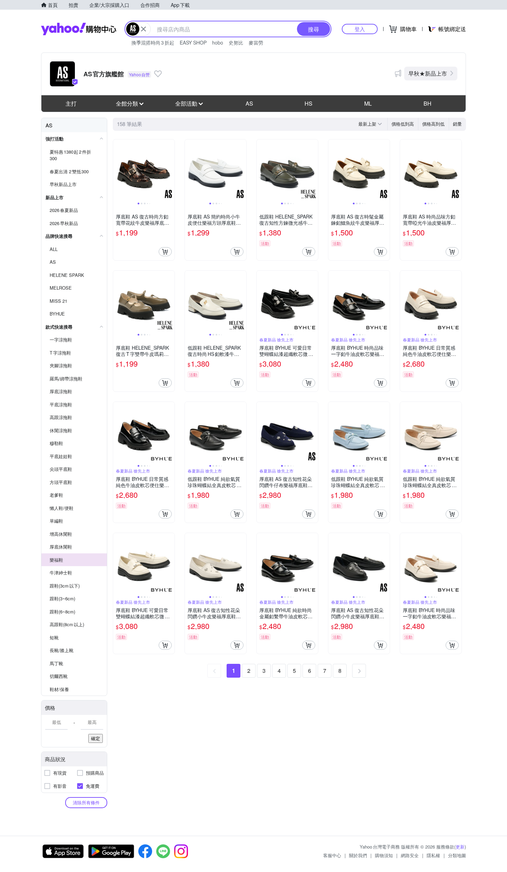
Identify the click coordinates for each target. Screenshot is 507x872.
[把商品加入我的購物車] (165, 251)
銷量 (457, 123)
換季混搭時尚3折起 (152, 42)
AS (249, 103)
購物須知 (384, 855)
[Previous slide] (117, 170)
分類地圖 (457, 855)
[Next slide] (170, 170)
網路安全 (410, 855)
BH (427, 103)
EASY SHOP (193, 42)
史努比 (236, 42)
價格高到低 (433, 123)
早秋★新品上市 (427, 73)
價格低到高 (402, 123)
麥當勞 (256, 42)
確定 (95, 738)
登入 (360, 28)
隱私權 (433, 855)
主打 (71, 103)
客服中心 (332, 855)
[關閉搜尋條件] (143, 29)
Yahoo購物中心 (78, 29)
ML (368, 103)
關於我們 (358, 855)
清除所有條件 (86, 802)
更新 (460, 846)
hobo (217, 42)
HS (308, 103)
